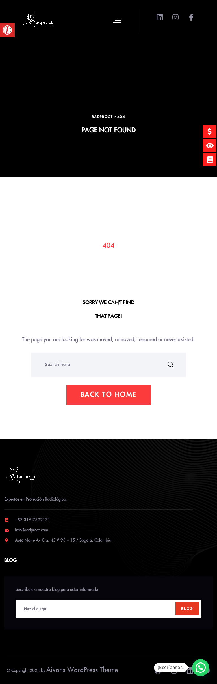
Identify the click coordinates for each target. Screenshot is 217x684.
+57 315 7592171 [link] (32, 520)
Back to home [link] (109, 394)
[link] (7, 30)
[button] (200, 667)
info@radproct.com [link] (31, 530)
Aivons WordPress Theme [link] (82, 670)
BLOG (187, 608)
